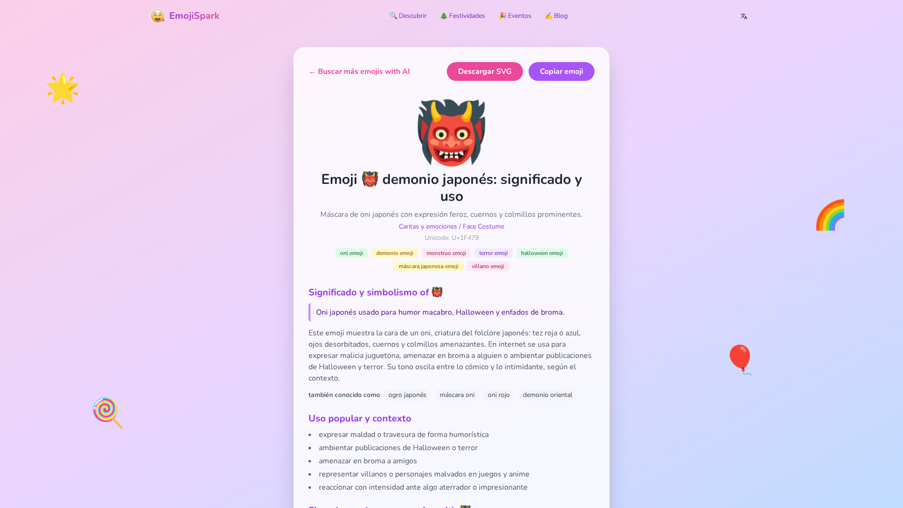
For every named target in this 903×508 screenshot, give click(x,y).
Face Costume (483, 226)
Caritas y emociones (428, 226)
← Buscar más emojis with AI (359, 71)
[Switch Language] (744, 16)
